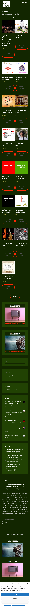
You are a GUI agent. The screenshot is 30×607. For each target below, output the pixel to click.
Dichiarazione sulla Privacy (19, 605)
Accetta (15, 594)
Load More (15, 296)
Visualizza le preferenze (15, 602)
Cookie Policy (7, 605)
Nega (15, 598)
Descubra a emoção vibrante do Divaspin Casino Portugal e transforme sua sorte (14, 451)
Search (8, 376)
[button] (28, 584)
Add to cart (8, 55)
